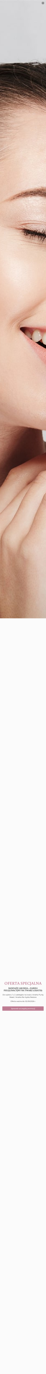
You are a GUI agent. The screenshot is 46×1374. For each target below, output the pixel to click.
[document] (23, 687)
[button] (43, 3)
